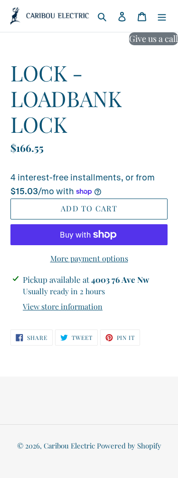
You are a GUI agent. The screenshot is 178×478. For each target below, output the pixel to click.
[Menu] (162, 16)
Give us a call (153, 38)
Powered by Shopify (129, 445)
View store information (63, 306)
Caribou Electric (69, 445)
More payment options (89, 258)
